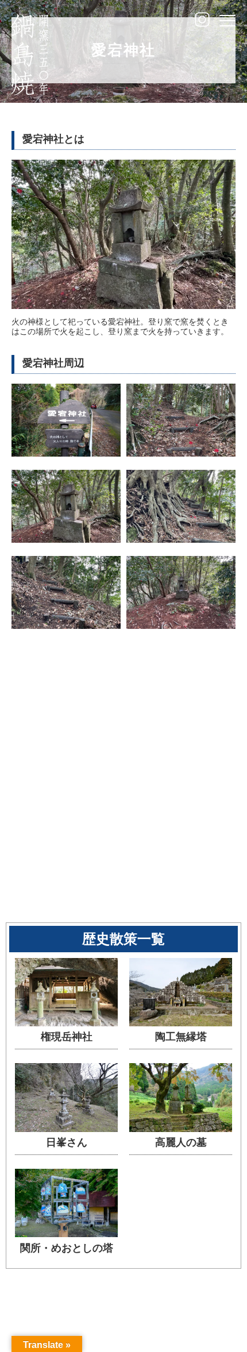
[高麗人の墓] (180, 1129)
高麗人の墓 (181, 1142)
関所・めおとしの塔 (66, 1248)
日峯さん (66, 1142)
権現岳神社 (66, 1036)
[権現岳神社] (66, 1023)
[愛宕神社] (66, 454)
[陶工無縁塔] (180, 1023)
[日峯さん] (66, 1129)
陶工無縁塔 (181, 1036)
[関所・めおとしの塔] (66, 1234)
